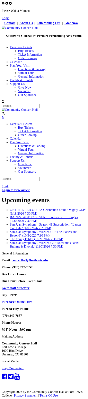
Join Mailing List (48, 23)
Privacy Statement (25, 395)
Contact (9, 23)
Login (5, 18)
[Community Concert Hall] (20, 28)
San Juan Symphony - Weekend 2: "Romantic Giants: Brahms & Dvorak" (44, 244)
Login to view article (16, 190)
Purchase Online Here (17, 302)
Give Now (71, 23)
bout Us (27, 23)
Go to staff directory (15, 288)
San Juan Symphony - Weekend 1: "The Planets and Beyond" (43, 233)
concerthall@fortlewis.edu (30, 260)
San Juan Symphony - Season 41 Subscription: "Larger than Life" (45, 226)
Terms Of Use (48, 395)
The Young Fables (36, 239)
